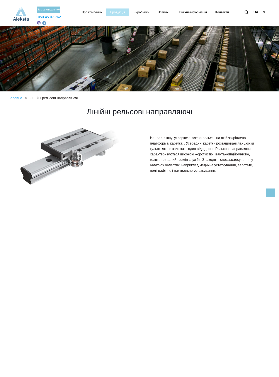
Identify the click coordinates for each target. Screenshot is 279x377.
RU (264, 12)
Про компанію (92, 12)
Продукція (117, 12)
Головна (15, 98)
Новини (163, 12)
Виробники (141, 12)
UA (255, 12)
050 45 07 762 (49, 17)
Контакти (222, 12)
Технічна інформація (192, 12)
